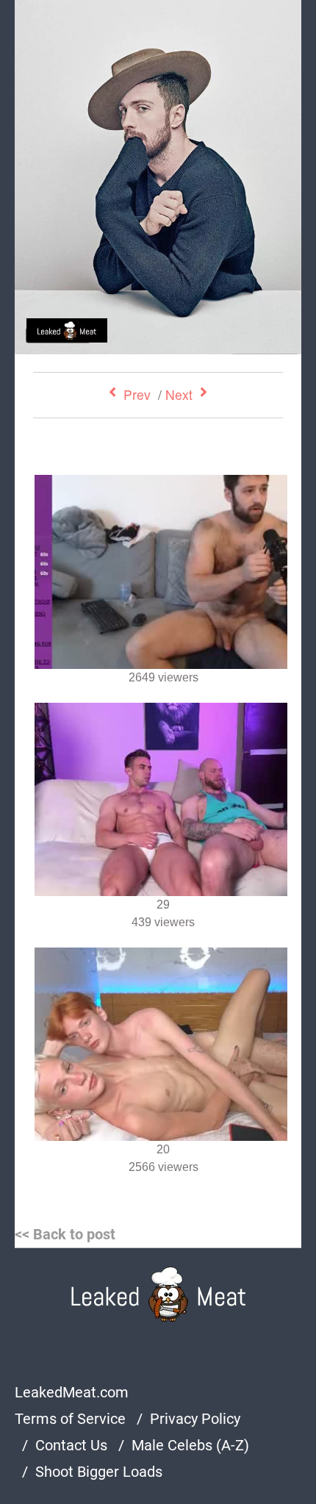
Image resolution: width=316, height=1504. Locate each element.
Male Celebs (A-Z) (190, 1445)
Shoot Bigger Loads (98, 1471)
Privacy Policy (195, 1419)
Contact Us (71, 1445)
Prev (137, 394)
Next (179, 394)
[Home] (158, 1294)
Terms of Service (70, 1419)
